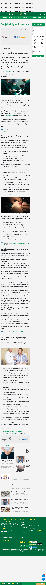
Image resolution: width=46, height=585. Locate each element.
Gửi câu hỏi (38, 56)
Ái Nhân (6, 36)
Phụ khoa (35, 47)
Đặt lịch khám (41, 583)
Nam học (8, 21)
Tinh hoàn (12, 21)
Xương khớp (42, 43)
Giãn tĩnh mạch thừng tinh (6, 71)
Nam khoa (35, 39)
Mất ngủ (42, 44)
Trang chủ (5, 17)
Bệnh (6, 21)
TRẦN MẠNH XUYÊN (20, 52)
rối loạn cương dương (10, 115)
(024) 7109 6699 (5, 533)
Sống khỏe (25, 17)
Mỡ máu (35, 49)
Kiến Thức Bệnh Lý (32, 17)
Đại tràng (42, 46)
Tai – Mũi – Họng (35, 44)
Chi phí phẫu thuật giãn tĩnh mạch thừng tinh (20, 491)
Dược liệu (19, 17)
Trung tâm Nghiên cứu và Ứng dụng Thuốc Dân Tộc (23, 13)
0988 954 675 (38, 530)
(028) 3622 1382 (5, 540)
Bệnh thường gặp (12, 17)
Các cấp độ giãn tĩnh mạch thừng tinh (18, 331)
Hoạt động (40, 17)
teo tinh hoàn (17, 156)
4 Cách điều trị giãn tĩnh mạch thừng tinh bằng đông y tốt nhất (19, 508)
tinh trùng (15, 170)
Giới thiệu (22, 522)
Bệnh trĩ (42, 39)
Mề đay (35, 40)
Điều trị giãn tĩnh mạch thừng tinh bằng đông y (12, 431)
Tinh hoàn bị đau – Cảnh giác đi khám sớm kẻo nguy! (7, 461)
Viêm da (42, 38)
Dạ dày (35, 42)
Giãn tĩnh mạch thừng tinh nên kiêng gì (10, 433)
